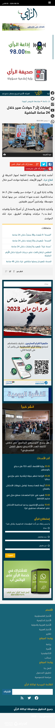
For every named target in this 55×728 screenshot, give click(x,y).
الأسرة (48, 649)
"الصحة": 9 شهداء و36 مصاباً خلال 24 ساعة (31, 235)
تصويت (10, 555)
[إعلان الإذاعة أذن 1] (26, 47)
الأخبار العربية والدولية (41, 625)
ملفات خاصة (48, 101)
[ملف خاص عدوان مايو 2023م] (27, 313)
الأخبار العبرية (45, 630)
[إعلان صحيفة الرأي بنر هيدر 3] (27, 74)
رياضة (48, 645)
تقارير (48, 634)
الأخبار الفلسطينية (42, 616)
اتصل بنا (47, 668)
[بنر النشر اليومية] (27, 395)
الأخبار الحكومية (44, 621)
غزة (45, 180)
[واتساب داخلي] (27, 580)
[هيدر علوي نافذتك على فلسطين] (27, 27)
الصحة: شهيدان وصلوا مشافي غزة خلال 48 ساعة (28, 262)
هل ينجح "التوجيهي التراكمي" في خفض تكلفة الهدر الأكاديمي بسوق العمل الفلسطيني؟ (27, 447)
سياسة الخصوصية (43, 677)
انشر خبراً (27, 407)
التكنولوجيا (46, 653)
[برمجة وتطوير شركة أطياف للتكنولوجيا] (15, 724)
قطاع (50, 180)
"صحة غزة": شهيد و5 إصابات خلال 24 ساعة (31, 247)
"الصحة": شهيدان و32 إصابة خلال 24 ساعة (31, 241)
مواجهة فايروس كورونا (31, 101)
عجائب (48, 658)
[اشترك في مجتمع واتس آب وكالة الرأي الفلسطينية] (27, 362)
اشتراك (7, 692)
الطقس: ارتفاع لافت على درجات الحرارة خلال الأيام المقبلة (28, 254)
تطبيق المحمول (43, 673)
